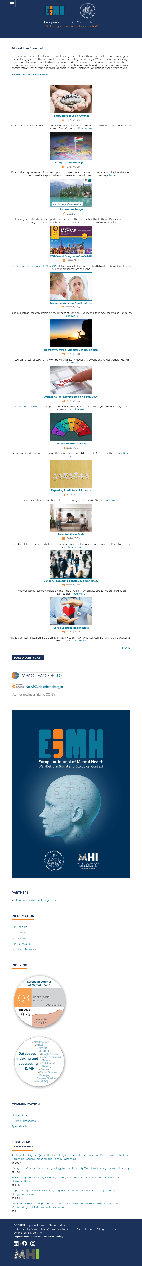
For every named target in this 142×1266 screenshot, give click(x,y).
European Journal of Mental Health (71, 24)
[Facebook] (24, 1245)
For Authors (19, 932)
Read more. (85, 128)
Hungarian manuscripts (71, 162)
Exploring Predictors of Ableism (71, 490)
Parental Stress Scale (71, 534)
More (112, 175)
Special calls (19, 1126)
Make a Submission (27, 657)
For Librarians (20, 938)
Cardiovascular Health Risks (71, 627)
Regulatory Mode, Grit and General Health (71, 349)
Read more (71, 315)
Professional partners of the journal (34, 900)
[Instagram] (32, 1245)
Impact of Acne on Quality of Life (71, 303)
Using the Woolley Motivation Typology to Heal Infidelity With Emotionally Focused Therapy (71, 1168)
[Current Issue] (71, 877)
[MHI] (26, 1258)
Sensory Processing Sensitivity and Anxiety (71, 580)
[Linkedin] (16, 1245)
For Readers (19, 926)
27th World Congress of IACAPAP (71, 256)
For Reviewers (21, 943)
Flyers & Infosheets (24, 1120)
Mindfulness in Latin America (71, 115)
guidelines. (78, 409)
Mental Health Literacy (71, 443)
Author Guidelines (29, 406)
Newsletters (19, 1115)
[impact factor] (38, 696)
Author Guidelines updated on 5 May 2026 (71, 396)
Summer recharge (71, 209)
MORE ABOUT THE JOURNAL (31, 74)
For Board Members (24, 949)
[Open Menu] (11, 3)
